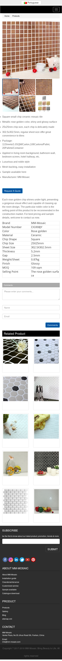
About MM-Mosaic (9, 574)
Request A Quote (12, 190)
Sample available (9, 589)
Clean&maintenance (10, 582)
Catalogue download (10, 593)
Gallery (5, 611)
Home (7, 16)
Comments (52, 325)
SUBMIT (53, 549)
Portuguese (33, 2)
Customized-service (10, 585)
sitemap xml (7, 618)
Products (16, 16)
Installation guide (9, 578)
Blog (4, 615)
